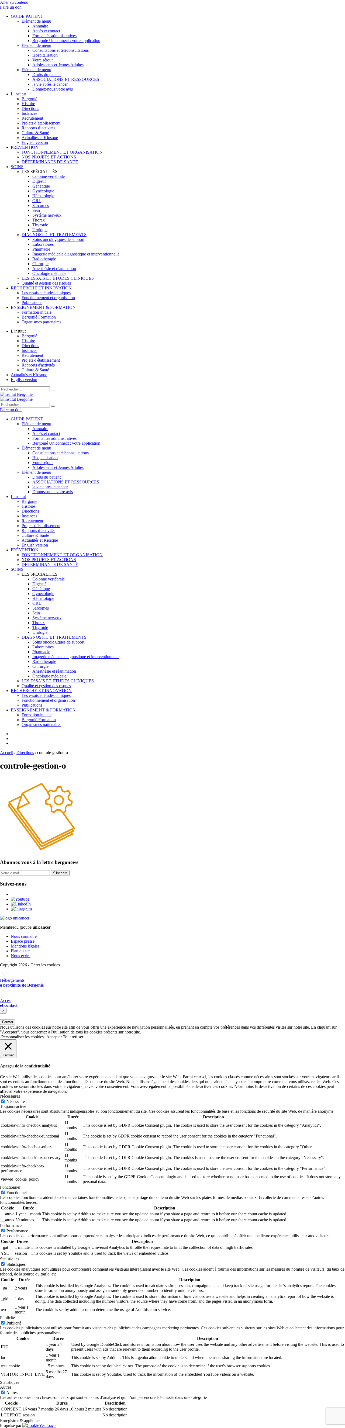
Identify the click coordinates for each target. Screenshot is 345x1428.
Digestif (39, 181)
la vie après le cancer (50, 84)
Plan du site (20, 951)
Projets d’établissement (41, 123)
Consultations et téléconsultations (60, 50)
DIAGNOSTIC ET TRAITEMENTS (54, 234)
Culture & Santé (35, 132)
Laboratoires (43, 244)
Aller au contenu (14, 2)
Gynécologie (43, 191)
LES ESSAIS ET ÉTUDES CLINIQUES (58, 278)
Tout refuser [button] (73, 1037)
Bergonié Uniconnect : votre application (66, 40)
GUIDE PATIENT (27, 16)
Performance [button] (11, 1225)
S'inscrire (60, 873)
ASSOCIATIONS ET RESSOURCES (65, 79)
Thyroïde (40, 225)
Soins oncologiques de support (58, 239)
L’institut (18, 94)
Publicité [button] (7, 1317)
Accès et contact (46, 31)
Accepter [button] (54, 1037)
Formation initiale (36, 312)
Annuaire (40, 26)
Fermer (7, 1022)
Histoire (28, 103)
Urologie (39, 229)
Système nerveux (46, 215)
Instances (29, 113)
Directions (30, 108)
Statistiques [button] (9, 1259)
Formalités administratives (54, 35)
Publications (32, 302)
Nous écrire (20, 955)
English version (35, 142)
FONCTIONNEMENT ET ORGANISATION (62, 152)
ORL (36, 200)
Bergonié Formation (39, 317)
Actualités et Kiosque (40, 137)
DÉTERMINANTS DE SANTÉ (50, 162)
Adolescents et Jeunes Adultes (58, 65)
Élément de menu (36, 21)
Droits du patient (46, 74)
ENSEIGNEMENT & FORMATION (43, 307)
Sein (36, 210)
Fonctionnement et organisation (48, 297)
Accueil (6, 752)
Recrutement (32, 118)
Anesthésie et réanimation (54, 268)
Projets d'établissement (41, 360)
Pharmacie (41, 249)
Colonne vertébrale (48, 176)
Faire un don (11, 7)
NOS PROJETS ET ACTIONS (49, 157)
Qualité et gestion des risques (46, 283)
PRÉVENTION (25, 147)
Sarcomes (40, 205)
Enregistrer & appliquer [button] (20, 1420)
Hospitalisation (45, 55)
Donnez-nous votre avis (52, 89)
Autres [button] (5, 1387)
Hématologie (43, 195)
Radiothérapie (44, 259)
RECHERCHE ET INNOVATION (41, 288)
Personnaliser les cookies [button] (22, 1037)
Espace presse (22, 941)
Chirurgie (40, 263)
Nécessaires (16, 1101)
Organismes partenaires (41, 322)
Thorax (38, 220)
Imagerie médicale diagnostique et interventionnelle (75, 254)
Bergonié (29, 98)
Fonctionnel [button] (10, 1187)
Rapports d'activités (38, 365)
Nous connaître (24, 936)
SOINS (17, 166)
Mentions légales (25, 946)
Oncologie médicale (49, 273)
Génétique (41, 186)
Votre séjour (42, 60)
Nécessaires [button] (10, 1096)
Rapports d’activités (38, 128)
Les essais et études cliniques (46, 293)
